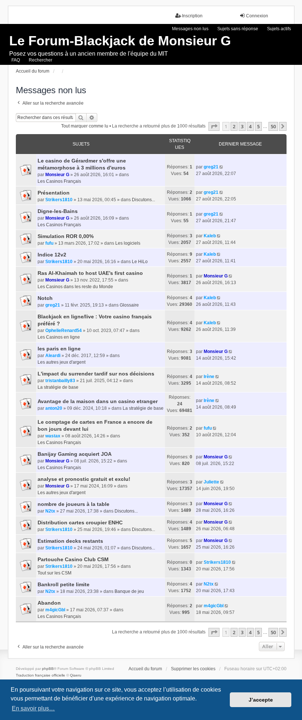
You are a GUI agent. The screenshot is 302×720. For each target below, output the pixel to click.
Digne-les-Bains (58, 211)
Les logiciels (127, 243)
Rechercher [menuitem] (40, 60)
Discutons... (143, 199)
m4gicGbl (55, 609)
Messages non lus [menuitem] (190, 28)
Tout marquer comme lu (84, 126)
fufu (49, 243)
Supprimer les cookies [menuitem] (193, 668)
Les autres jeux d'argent (61, 362)
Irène (209, 376)
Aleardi (52, 355)
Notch (45, 298)
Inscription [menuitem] (192, 15)
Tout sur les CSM (54, 573)
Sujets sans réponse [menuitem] (237, 28)
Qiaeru (75, 675)
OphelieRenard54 (63, 330)
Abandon (49, 603)
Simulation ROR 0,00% (66, 236)
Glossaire (129, 305)
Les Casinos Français (59, 181)
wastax (52, 435)
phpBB (48, 669)
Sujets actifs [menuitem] (279, 28)
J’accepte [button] (261, 700)
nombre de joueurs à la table (73, 504)
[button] (214, 126)
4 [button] (250, 126)
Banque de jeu (129, 591)
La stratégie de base (58, 387)
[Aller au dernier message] (222, 167)
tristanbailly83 (60, 380)
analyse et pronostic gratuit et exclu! (84, 479)
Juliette (211, 482)
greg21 (211, 166)
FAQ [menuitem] (15, 60)
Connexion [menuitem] (257, 15)
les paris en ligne (59, 349)
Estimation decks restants (70, 541)
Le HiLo (140, 261)
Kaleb (210, 235)
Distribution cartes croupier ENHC (80, 522)
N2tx (50, 511)
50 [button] (273, 126)
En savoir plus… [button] (33, 708)
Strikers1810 (59, 199)
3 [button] (242, 126)
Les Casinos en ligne (59, 337)
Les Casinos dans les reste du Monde (75, 286)
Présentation (54, 193)
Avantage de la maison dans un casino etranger (98, 401)
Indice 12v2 (52, 255)
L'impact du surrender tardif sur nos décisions (96, 374)
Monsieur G (57, 174)
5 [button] (258, 126)
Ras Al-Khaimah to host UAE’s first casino (90, 273)
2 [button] (234, 126)
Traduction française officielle (40, 675)
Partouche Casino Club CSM (73, 559)
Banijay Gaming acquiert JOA (75, 454)
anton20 (53, 408)
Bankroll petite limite (63, 584)
